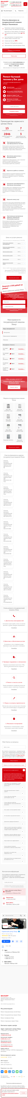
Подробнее (14, 627)
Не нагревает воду (6, 354)
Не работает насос (5, 363)
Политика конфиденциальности (14, 1083)
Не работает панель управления (5, 369)
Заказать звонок (14, 387)
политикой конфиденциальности (16, 310)
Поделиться (2, 1071)
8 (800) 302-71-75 (5, 1038)
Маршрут (7, 941)
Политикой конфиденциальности (17, 886)
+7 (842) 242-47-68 (16, 2)
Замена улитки (6, 259)
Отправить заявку (14, 111)
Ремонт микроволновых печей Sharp (10, 1012)
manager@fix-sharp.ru (6, 1046)
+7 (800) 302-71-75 (16, 5)
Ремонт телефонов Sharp (7, 1018)
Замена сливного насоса (7, 251)
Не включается (5, 359)
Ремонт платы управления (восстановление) (8, 243)
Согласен (23, 1093)
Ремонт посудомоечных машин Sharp (11, 1015)
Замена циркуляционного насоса (8, 263)
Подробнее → (21, 349)
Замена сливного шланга (8, 255)
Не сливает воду (5, 349)
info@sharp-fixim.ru (6, 1042)
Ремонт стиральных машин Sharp (9, 1021)
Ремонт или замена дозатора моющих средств (8, 248)
